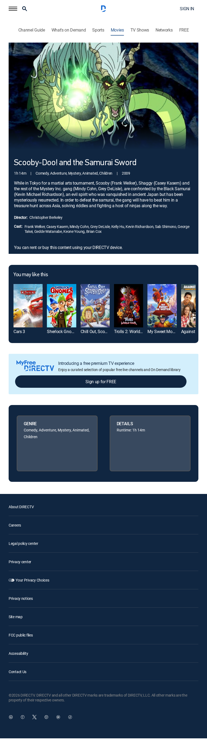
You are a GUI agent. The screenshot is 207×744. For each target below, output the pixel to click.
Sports (98, 30)
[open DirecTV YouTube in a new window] (58, 717)
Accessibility (18, 653)
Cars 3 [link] (19, 331)
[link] (28, 306)
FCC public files (21, 635)
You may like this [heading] (30, 275)
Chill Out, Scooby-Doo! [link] (101, 331)
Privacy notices (21, 598)
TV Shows (139, 30)
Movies (117, 30)
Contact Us (17, 671)
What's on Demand (68, 30)
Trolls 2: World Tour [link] (131, 331)
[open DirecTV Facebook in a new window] (22, 717)
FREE (184, 30)
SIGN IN (187, 9)
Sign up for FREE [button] (100, 382)
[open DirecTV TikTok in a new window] (70, 717)
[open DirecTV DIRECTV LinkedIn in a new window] (11, 717)
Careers (15, 525)
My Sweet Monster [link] (164, 331)
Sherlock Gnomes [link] (63, 331)
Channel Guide (31, 30)
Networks (164, 30)
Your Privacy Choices (32, 580)
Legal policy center (23, 543)
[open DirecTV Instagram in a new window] (46, 717)
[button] (13, 8)
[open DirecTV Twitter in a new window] (34, 717)
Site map (16, 616)
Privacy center (20, 561)
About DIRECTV (21, 506)
